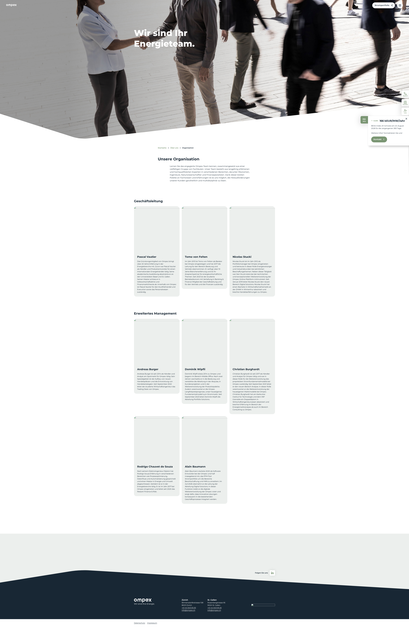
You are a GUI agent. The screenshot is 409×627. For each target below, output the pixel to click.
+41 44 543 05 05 (189, 608)
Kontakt (378, 139)
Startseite (162, 148)
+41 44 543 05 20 (214, 608)
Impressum (152, 623)
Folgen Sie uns (261, 573)
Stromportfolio (382, 5)
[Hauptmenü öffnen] (400, 5)
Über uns (174, 148)
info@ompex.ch (188, 610)
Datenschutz (139, 623)
